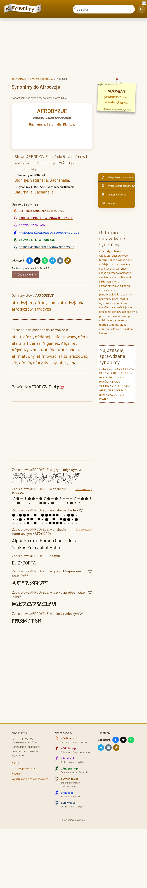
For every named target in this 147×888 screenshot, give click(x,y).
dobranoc (122, 390)
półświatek (125, 277)
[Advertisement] (73, 47)
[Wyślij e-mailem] (60, 260)
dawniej (117, 329)
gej (107, 373)
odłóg (114, 324)
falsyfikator (106, 307)
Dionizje (68, 124)
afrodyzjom (22, 302)
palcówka (105, 381)
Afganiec (50, 343)
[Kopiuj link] (67, 260)
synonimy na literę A (41, 78)
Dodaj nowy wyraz (117, 194)
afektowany (65, 336)
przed (123, 324)
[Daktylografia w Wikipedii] (80, 470)
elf (129, 373)
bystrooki (105, 333)
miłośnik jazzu (123, 307)
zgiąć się (125, 285)
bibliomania (106, 281)
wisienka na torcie (110, 386)
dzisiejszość (106, 264)
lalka (115, 381)
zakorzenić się (119, 303)
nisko (121, 394)
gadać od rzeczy (108, 272)
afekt (16, 336)
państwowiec (107, 294)
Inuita (113, 373)
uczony (126, 386)
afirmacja (70, 349)
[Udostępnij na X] (37, 260)
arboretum (120, 320)
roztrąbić (104, 324)
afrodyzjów (22, 308)
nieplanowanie (108, 277)
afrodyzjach (71, 302)
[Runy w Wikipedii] (81, 614)
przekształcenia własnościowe (118, 311)
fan (105, 368)
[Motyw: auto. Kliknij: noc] (141, 9)
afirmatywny (23, 356)
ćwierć (124, 298)
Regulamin (18, 773)
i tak (117, 268)
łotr (119, 294)
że (100, 368)
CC (109, 368)
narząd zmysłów (109, 285)
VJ (131, 368)
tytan (117, 281)
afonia (25, 362)
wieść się (105, 255)
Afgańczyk (21, 349)
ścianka (116, 251)
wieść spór (124, 259)
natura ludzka (107, 394)
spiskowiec (106, 320)
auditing (128, 329)
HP (114, 368)
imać (113, 290)
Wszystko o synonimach (120, 177)
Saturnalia (54, 124)
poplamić (104, 316)
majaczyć (125, 272)
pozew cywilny (120, 316)
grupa (102, 390)
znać (124, 268)
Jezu (119, 368)
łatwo (114, 298)
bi (128, 368)
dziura (111, 390)
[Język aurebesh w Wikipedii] (90, 595)
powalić (103, 399)
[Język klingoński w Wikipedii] (90, 574)
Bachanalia (37, 124)
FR (124, 368)
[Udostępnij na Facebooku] (29, 260)
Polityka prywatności (24, 768)
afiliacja (51, 349)
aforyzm (66, 362)
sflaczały (104, 251)
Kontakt (112, 203)
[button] (59, 386)
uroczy (122, 373)
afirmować (46, 356)
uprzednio (105, 329)
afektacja (44, 336)
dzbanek (104, 290)
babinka (127, 294)
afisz (62, 356)
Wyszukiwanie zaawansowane (121, 185)
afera (83, 336)
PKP (101, 373)
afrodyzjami (46, 302)
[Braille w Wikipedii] (81, 511)
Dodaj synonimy (27, 274)
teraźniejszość (108, 259)
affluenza (32, 343)
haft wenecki (123, 264)
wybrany (104, 303)
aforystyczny (45, 362)
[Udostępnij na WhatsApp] (45, 260)
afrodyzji (42, 308)
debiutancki (106, 268)
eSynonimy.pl (19, 78)
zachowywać (120, 255)
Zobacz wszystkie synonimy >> (119, 109)
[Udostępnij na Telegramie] (52, 260)
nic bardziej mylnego (111, 377)
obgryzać (104, 298)
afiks (37, 349)
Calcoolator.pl (83, 489)
